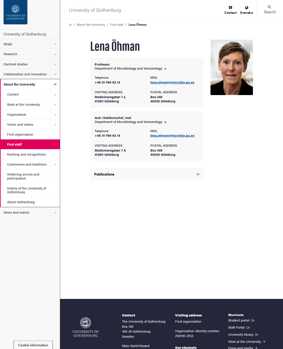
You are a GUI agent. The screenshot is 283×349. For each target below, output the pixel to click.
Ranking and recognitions (26, 154)
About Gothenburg (21, 201)
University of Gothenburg (25, 34)
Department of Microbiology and (129, 68)
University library (243, 334)
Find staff (14, 144)
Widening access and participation (23, 176)
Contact (13, 94)
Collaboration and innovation (25, 74)
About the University (19, 84)
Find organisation (20, 134)
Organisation (16, 114)
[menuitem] (230, 10)
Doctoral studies (16, 64)
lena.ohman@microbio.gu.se (172, 82)
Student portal (241, 320)
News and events (16, 212)
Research (10, 53)
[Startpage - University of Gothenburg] (30, 14)
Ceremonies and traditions (26, 164)
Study (8, 43)
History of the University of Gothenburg (26, 190)
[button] (269, 9)
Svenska (246, 12)
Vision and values (20, 124)
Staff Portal (239, 327)
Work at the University (23, 104)
